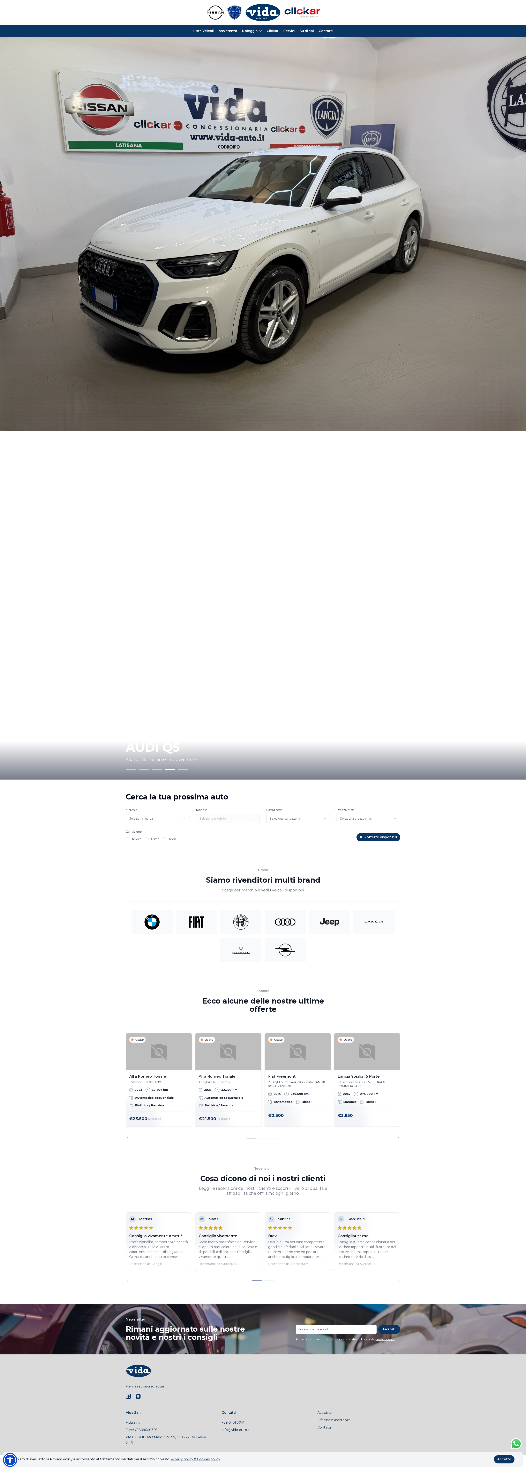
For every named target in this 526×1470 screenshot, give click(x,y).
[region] (263, 1086)
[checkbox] (127, 839)
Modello (202, 810)
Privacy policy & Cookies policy (195, 1459)
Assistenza (228, 31)
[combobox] (157, 818)
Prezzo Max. (345, 810)
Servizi (289, 31)
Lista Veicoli (203, 31)
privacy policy (384, 1339)
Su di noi (307, 31)
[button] (10, 1460)
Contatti (326, 31)
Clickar (272, 31)
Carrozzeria (274, 810)
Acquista (324, 1413)
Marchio (131, 810)
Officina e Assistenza (334, 1420)
